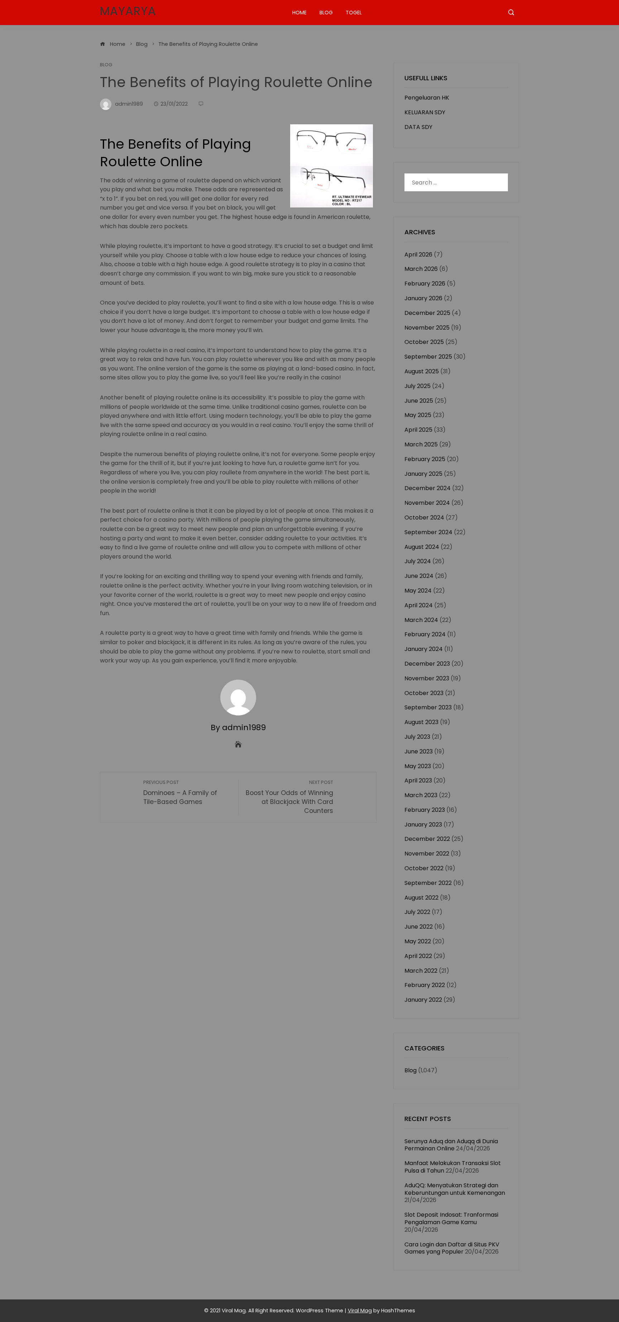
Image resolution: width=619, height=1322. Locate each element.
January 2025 (423, 474)
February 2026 (424, 283)
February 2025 (424, 459)
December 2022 (427, 839)
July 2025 (417, 386)
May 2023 (417, 766)
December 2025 (427, 313)
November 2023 (426, 678)
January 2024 (423, 649)
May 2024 (418, 590)
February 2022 (424, 985)
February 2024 (425, 634)
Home (299, 12)
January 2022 (423, 1000)
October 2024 (424, 517)
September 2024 (428, 532)
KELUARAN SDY (424, 112)
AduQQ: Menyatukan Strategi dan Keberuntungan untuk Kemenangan (454, 1189)
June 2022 (418, 927)
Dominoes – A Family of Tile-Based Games (180, 792)
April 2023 (418, 780)
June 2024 (418, 576)
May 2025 (417, 415)
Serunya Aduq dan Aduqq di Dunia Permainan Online (451, 1145)
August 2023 (421, 722)
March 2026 (421, 269)
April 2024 (418, 605)
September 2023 (428, 707)
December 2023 (427, 664)
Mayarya (128, 11)
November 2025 (427, 328)
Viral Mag (360, 1310)
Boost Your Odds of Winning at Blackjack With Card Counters (289, 797)
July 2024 (417, 561)
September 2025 (428, 357)
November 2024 (427, 503)
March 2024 (421, 620)
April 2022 (418, 956)
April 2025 (418, 430)
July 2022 (417, 912)
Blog (326, 12)
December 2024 (427, 488)
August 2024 (421, 547)
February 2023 (424, 810)
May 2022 (417, 941)
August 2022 (421, 898)
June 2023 (418, 751)
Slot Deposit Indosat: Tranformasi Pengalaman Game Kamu (451, 1218)
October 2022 (423, 868)
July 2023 (417, 737)
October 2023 (423, 693)
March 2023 (420, 795)
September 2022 (428, 883)
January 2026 (423, 298)
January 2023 (423, 824)
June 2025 (418, 401)
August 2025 (421, 371)
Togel (354, 12)
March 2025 (421, 444)
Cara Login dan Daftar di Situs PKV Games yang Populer (451, 1248)
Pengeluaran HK (426, 98)
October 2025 (424, 342)
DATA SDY (418, 127)
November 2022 (426, 853)
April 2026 (418, 254)
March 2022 (420, 971)
